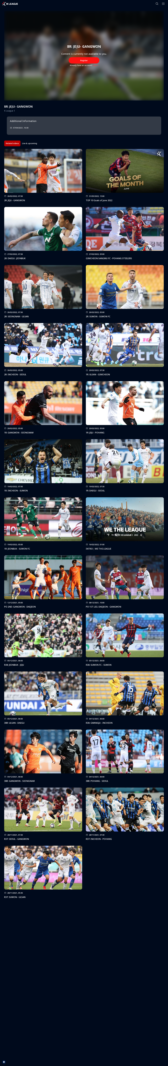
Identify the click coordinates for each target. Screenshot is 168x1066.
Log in (95, 65)
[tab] (12, 143)
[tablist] (21, 143)
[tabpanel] (84, 524)
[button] (157, 3)
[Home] (10, 4)
